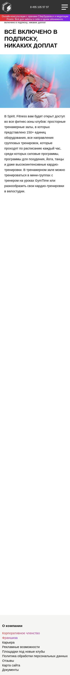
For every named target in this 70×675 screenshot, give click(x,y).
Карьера (8, 642)
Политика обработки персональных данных (35, 656)
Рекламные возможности (21, 647)
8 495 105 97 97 (39, 7)
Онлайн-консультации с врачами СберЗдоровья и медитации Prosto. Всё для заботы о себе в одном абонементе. (35, 18)
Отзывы (8, 660)
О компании (12, 626)
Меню (65, 7)
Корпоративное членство (21, 633)
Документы (10, 670)
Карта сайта (11, 665)
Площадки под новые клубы (23, 651)
